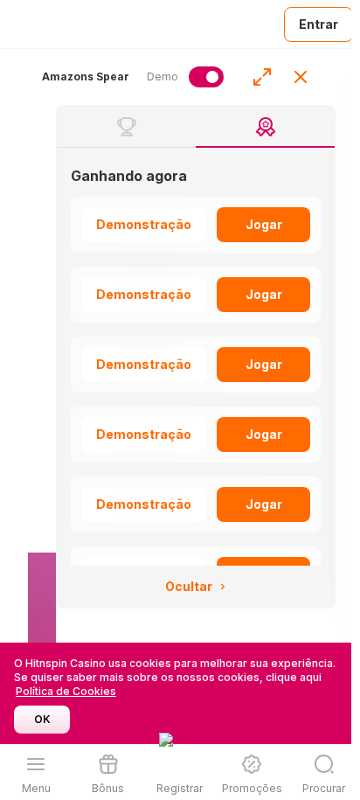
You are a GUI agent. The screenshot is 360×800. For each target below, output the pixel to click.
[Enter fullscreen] (262, 76)
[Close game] (300, 76)
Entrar (318, 24)
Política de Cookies (66, 691)
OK (42, 719)
